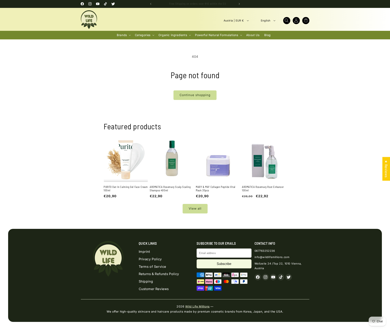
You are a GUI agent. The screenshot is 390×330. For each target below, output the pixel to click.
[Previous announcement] (150, 4)
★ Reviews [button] (386, 168)
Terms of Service (152, 267)
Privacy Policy (150, 259)
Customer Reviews (154, 289)
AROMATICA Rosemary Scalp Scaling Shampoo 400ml (170, 188)
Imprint (144, 252)
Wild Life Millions (197, 306)
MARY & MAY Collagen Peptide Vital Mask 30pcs (215, 188)
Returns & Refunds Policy (159, 274)
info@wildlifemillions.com (272, 257)
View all (195, 208)
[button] (286, 20)
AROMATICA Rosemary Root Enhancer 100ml (263, 188)
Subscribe (224, 264)
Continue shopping (195, 95)
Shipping (146, 281)
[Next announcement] (239, 4)
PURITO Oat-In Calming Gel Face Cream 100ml (126, 188)
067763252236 (265, 250)
